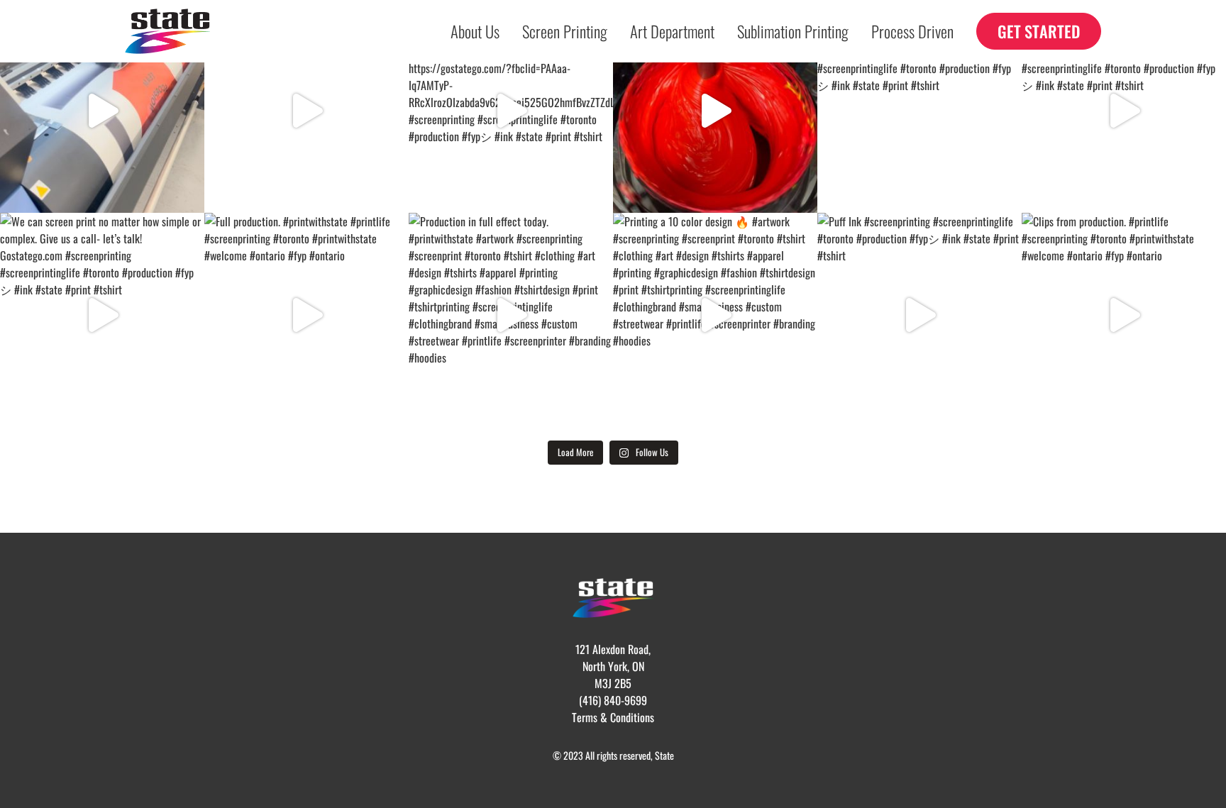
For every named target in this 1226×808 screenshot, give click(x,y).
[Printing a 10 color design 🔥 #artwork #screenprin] (715, 315)
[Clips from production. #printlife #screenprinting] (1124, 315)
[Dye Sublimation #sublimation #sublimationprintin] (102, 111)
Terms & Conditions (613, 717)
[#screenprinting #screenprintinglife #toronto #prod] (715, 111)
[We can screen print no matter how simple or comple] (919, 111)
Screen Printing (564, 31)
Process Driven (912, 31)
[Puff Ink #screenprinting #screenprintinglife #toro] (919, 315)
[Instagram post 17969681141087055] (306, 111)
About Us (475, 31)
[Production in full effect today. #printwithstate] (511, 315)
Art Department (672, 31)
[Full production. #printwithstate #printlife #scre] (306, 315)
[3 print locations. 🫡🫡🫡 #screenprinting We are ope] (511, 111)
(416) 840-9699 (613, 700)
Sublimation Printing (793, 31)
